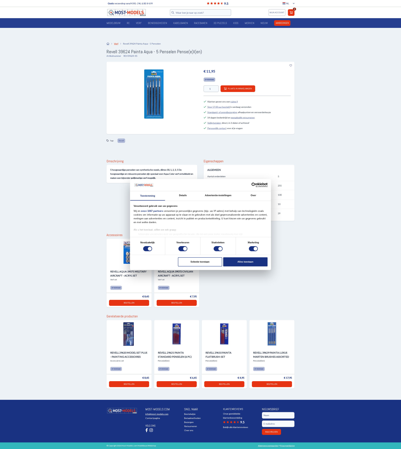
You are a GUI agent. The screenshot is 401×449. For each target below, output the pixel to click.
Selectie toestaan (199, 261)
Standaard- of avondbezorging (222, 112)
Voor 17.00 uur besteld (218, 107)
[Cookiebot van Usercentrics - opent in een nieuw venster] (254, 185)
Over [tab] (253, 195)
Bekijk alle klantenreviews (235, 427)
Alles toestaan (245, 261)
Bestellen (129, 303)
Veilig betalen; (214, 123)
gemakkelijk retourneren (243, 117)
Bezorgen (189, 422)
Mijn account (277, 12)
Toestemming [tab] (147, 195)
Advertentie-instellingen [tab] (218, 195)
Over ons (188, 430)
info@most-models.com (156, 414)
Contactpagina (152, 418)
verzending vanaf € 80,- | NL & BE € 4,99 (130, 3)
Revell (121, 140)
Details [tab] (183, 195)
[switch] (182, 248)
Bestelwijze (189, 414)
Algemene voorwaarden (268, 445)
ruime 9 (234, 101)
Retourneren (190, 426)
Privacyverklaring (287, 445)
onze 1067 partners (152, 211)
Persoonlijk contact (216, 128)
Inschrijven (271, 432)
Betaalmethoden (192, 418)
